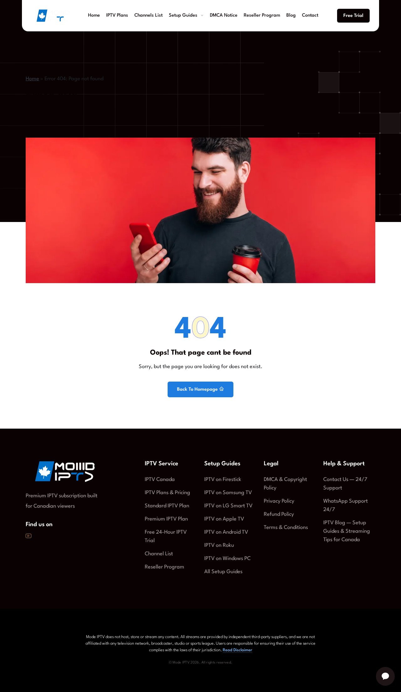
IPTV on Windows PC (227, 558)
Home (94, 15)
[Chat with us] (385, 676)
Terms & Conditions (286, 527)
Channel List (159, 554)
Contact (310, 15)
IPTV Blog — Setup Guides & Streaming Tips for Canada (346, 531)
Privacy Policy (279, 501)
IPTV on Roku (219, 545)
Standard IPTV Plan (167, 506)
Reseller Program (262, 15)
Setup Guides (183, 15)
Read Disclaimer (237, 650)
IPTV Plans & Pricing (167, 492)
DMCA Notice (223, 15)
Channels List (148, 15)
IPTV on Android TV (226, 532)
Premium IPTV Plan (166, 519)
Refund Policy (279, 514)
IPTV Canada (160, 479)
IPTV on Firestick (222, 479)
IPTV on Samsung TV (228, 492)
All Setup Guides (223, 571)
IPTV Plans (117, 15)
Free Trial (353, 15)
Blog (291, 15)
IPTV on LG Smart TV (228, 506)
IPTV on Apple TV (224, 519)
